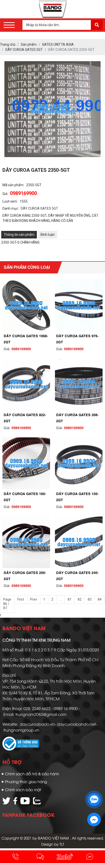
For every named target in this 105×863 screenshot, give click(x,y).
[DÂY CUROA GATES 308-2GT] (79, 384)
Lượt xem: (10, 201)
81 (70, 599)
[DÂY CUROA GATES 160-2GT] (26, 463)
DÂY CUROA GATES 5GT (39, 208)
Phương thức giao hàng (26, 781)
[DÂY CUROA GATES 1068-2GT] (26, 305)
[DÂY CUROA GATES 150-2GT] (79, 463)
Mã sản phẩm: (13, 185)
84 (100, 599)
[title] (15, 856)
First (20, 599)
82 (80, 599)
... (60, 599)
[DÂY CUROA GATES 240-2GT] (79, 542)
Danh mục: (10, 208)
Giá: (5, 194)
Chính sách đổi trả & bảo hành (32, 773)
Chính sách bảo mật (23, 789)
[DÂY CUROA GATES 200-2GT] (26, 542)
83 (90, 599)
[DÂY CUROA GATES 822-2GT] (26, 384)
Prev (33, 599)
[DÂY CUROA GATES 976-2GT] (79, 305)
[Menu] (9, 25)
